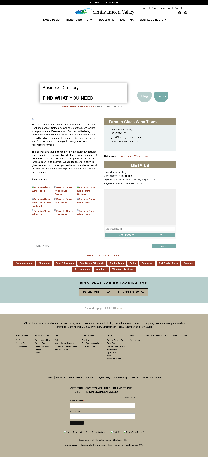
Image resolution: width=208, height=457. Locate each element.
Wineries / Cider (88, 346)
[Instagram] (118, 145)
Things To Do (73, 20)
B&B (57, 340)
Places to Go (51, 20)
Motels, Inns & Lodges (64, 343)
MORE (120, 308)
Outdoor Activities (42, 340)
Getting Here (135, 340)
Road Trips (111, 343)
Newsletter (165, 8)
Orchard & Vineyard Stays (66, 346)
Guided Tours (87, 106)
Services (188, 263)
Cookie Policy (120, 377)
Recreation (147, 263)
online (128, 175)
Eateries (85, 340)
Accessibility (112, 349)
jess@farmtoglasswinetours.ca (127, 137)
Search (188, 8)
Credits (134, 377)
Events (161, 96)
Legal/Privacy (104, 377)
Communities (21, 346)
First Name (75, 412)
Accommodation (24, 263)
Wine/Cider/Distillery (122, 269)
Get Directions (126, 235)
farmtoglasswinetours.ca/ (124, 141)
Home (144, 8)
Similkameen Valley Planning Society (91, 445)
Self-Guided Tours (168, 263)
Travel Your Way (114, 359)
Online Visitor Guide (151, 377)
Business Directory (153, 20)
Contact (178, 8)
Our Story (20, 340)
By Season (111, 352)
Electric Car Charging (116, 346)
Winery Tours (141, 156)
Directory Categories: (104, 256)
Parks (133, 263)
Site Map (90, 377)
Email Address (77, 401)
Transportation (82, 269)
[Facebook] (111, 145)
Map (132, 20)
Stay (90, 20)
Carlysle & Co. (137, 445)
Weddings (101, 269)
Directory (74, 106)
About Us (60, 377)
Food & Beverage (65, 263)
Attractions (44, 263)
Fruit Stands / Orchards (92, 263)
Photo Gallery (75, 377)
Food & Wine (106, 20)
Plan (122, 20)
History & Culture (42, 346)
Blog (154, 8)
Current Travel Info (104, 2)
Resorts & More (61, 349)
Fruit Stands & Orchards (92, 343)
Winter (37, 352)
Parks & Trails (21, 343)
